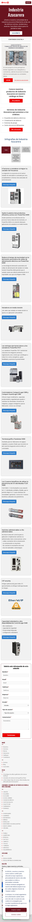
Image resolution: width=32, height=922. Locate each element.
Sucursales (6, 766)
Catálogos (6, 755)
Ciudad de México (8, 800)
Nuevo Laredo (7, 826)
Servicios (5, 749)
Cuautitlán (6, 804)
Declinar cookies (16, 914)
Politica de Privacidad (16, 919)
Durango (6, 808)
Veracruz (6, 847)
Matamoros (6, 817)
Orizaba (5, 828)
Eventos (5, 762)
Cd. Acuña (6, 796)
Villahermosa (7, 849)
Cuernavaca (6, 806)
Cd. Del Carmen (7, 798)
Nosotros (5, 747)
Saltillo (5, 839)
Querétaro (6, 835)
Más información (16, 129)
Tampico (5, 841)
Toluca (5, 843)
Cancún (5, 792)
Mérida (5, 820)
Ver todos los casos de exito (21, 80)
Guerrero (6, 815)
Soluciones (6, 753)
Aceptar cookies (16, 910)
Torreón (6, 845)
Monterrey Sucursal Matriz (11, 824)
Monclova (6, 822)
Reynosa (5, 837)
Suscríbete (16, 33)
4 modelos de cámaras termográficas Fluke (14, 778)
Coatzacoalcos (8, 802)
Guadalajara (7, 813)
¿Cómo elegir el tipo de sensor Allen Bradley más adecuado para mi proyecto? (16, 780)
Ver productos (16, 101)
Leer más (8, 80)
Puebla (5, 833)
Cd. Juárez (6, 794)
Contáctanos (6, 757)
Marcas (5, 751)
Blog (4, 764)
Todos (6, 150)
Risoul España (7, 858)
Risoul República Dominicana (12, 860)
